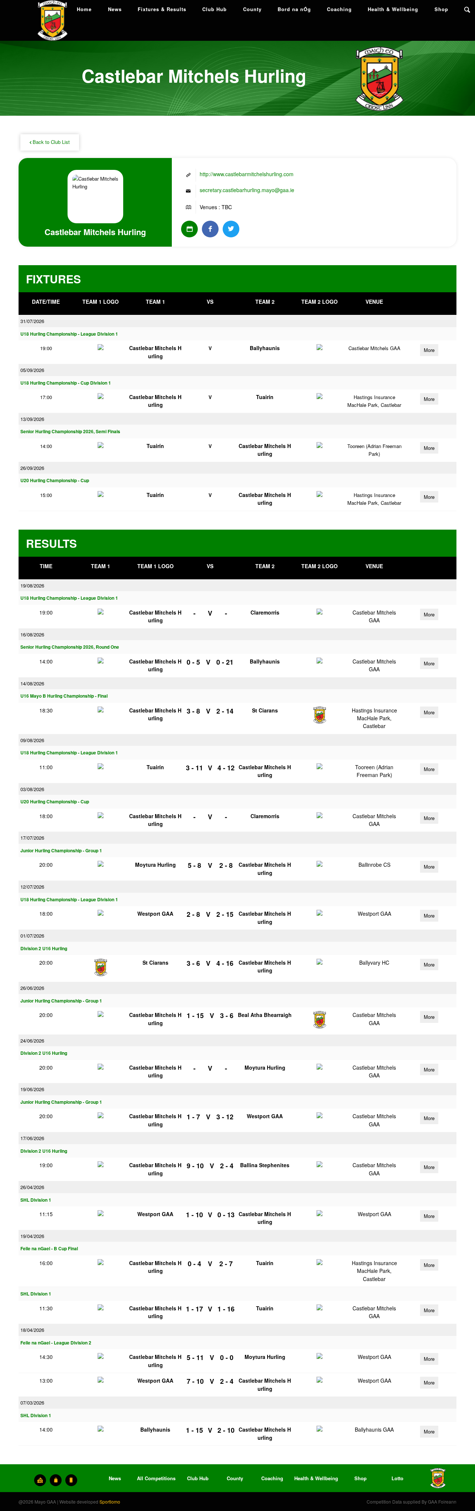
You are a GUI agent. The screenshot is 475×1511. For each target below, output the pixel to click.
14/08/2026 (32, 683)
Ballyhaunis (265, 348)
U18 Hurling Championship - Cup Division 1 (65, 383)
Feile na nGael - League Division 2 (55, 1343)
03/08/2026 (32, 789)
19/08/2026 (32, 585)
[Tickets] (40, 1480)
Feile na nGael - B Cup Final (49, 1248)
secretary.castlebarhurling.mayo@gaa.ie (247, 190)
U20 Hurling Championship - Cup (54, 480)
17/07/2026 (32, 837)
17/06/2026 (32, 1138)
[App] (71, 1480)
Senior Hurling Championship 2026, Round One (69, 647)
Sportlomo (109, 1501)
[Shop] (56, 1480)
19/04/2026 (32, 1236)
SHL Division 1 (35, 1200)
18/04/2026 (32, 1329)
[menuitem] (84, 9)
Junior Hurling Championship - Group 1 (61, 850)
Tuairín (264, 397)
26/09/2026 (32, 467)
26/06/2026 (32, 987)
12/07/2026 (32, 886)
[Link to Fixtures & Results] (189, 229)
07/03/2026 (32, 1402)
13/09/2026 (32, 418)
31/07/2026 (32, 321)
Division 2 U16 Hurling (43, 948)
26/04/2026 (32, 1187)
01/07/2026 (32, 935)
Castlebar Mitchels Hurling (155, 351)
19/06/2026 (32, 1089)
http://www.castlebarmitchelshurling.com (247, 174)
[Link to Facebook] (210, 229)
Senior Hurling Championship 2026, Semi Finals (70, 431)
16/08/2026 (32, 634)
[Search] (467, 9)
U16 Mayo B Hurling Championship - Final (64, 696)
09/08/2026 (32, 740)
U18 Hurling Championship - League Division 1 (69, 334)
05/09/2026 (32, 369)
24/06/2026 (32, 1040)
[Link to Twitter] (231, 229)
